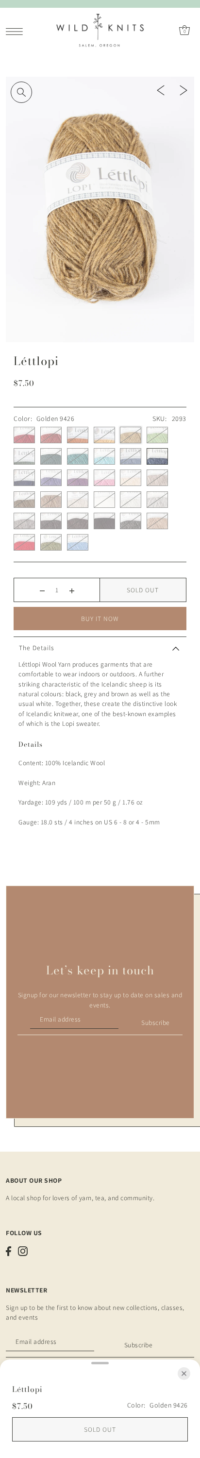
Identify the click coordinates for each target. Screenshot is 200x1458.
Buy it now (100, 618)
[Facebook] (8, 1251)
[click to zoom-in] (21, 92)
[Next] (183, 89)
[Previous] (160, 89)
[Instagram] (23, 1251)
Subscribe (155, 1022)
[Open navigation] (17, 30)
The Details (36, 647)
